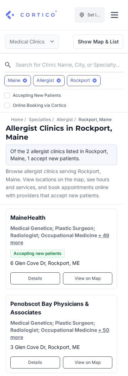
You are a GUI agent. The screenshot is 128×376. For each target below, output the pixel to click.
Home (17, 119)
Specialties (40, 119)
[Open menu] (114, 15)
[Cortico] (31, 15)
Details (35, 278)
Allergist (65, 119)
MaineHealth (28, 217)
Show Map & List (98, 41)
